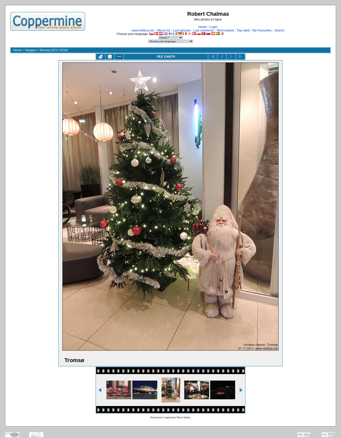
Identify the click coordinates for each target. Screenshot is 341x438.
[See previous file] (221, 56)
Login (213, 27)
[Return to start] (212, 56)
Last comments (203, 30)
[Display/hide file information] (109, 56)
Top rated (243, 30)
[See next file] (231, 56)
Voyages (30, 50)
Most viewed (225, 30)
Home (202, 27)
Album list (163, 30)
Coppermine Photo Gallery (177, 417)
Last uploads (181, 30)
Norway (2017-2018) (54, 50)
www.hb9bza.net (143, 30)
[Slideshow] (119, 56)
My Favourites (262, 30)
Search (279, 30)
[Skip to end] (240, 56)
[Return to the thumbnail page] (100, 56)
